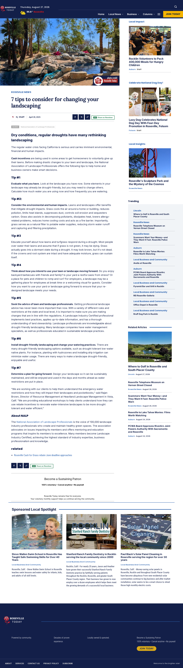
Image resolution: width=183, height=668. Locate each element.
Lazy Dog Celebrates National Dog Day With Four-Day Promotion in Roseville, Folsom (148, 123)
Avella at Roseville (142, 263)
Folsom (132, 130)
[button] (175, 6)
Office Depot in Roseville (145, 305)
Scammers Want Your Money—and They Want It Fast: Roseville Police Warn (150, 239)
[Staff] (13, 117)
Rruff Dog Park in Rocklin (145, 314)
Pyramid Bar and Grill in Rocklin (148, 286)
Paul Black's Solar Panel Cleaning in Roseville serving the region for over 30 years (144, 557)
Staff (21, 117)
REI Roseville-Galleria (143, 295)
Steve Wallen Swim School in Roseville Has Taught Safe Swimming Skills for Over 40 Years (37, 557)
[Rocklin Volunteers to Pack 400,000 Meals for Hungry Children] (150, 40)
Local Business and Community (150, 260)
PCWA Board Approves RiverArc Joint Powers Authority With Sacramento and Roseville (149, 274)
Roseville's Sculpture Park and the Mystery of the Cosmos (149, 182)
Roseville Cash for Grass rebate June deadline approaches (43, 455)
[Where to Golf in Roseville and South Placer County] (150, 347)
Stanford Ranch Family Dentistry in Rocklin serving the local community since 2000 (91, 555)
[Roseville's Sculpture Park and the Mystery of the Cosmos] (150, 163)
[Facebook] (75, 117)
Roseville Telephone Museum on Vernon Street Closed (149, 226)
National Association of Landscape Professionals (38, 127)
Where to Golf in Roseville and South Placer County (151, 215)
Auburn (132, 69)
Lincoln (137, 211)
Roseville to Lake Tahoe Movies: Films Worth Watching (149, 252)
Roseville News (21, 92)
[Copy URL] (87, 117)
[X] (81, 117)
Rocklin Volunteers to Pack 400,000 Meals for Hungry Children (146, 62)
